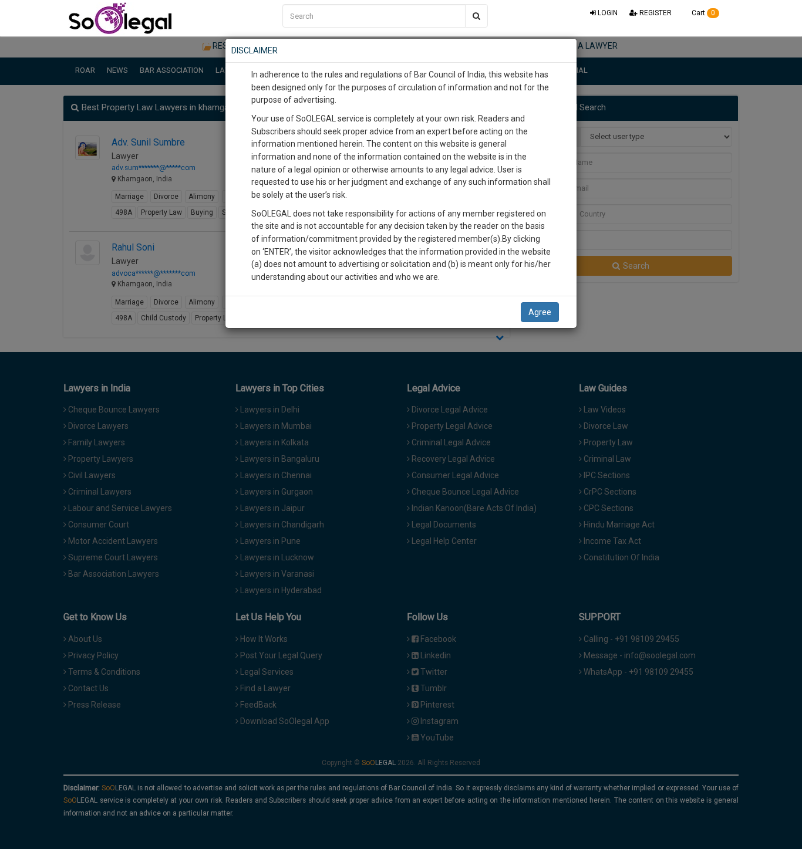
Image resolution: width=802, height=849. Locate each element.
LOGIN (607, 13)
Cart (702, 13)
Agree (539, 312)
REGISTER (655, 13)
